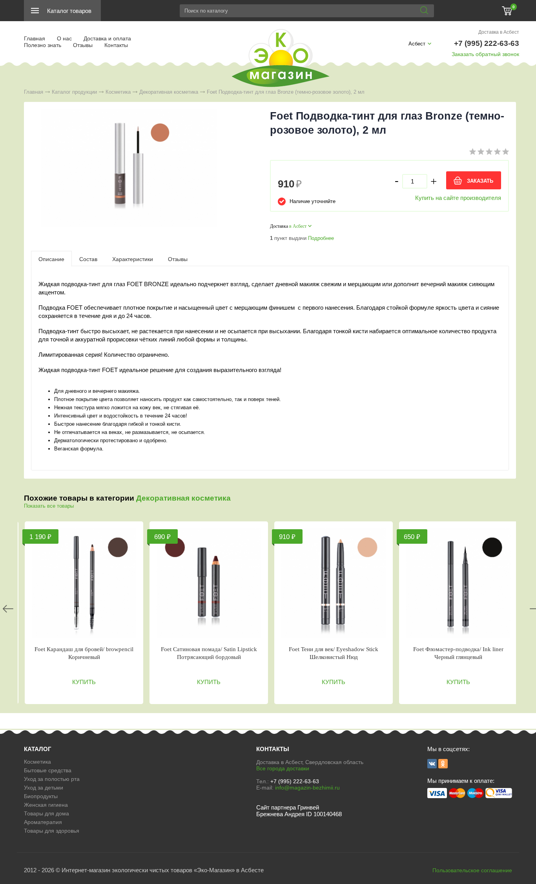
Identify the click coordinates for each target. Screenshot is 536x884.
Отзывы (83, 45)
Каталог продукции (74, 92)
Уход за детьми (43, 787)
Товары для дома (46, 813)
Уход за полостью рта (52, 779)
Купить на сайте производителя (458, 197)
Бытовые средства (47, 770)
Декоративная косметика (168, 92)
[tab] (51, 259)
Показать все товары (49, 506)
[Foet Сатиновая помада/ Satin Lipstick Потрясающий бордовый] (209, 583)
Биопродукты (41, 796)
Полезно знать (42, 45)
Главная (34, 38)
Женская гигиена (46, 805)
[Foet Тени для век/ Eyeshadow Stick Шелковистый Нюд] (333, 583)
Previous (8, 609)
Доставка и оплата (107, 38)
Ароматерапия (43, 822)
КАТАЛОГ (37, 749)
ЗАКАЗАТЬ (480, 181)
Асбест (416, 44)
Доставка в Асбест (498, 32)
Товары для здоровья (51, 831)
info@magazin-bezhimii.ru (307, 787)
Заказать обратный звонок (485, 54)
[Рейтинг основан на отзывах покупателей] (489, 153)
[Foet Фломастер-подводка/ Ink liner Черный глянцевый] (458, 583)
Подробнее (321, 238)
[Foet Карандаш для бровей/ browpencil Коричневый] (84, 583)
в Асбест (297, 226)
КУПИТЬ (84, 682)
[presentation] (51, 258)
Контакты (116, 45)
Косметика (118, 92)
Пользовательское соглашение (472, 870)
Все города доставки (282, 768)
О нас (64, 38)
